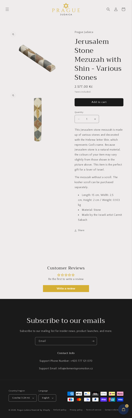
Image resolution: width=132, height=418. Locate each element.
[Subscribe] (93, 341)
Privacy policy (76, 410)
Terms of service (93, 410)
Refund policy (59, 410)
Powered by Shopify (40, 410)
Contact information (114, 410)
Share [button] (81, 230)
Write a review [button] (66, 288)
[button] (7, 9)
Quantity (79, 112)
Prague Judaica (24, 410)
